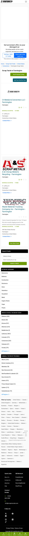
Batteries (4, 276)
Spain (11, 408)
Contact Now (6, 120)
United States (21, 64)
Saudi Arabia (4, 429)
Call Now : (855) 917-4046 (8, 55)
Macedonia (20, 429)
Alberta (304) (5, 359)
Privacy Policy (10, 528)
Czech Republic (5, 435)
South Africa (4, 438)
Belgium (16, 405)
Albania (23, 423)
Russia (3, 447)
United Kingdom (5, 402)
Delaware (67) (5, 344)
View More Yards (14, 243)
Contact (25, 534)
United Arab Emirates (13, 423)
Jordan (21, 452)
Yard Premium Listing (18, 74)
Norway (22, 420)
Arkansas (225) (6, 327)
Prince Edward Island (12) (9, 384)
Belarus (19, 461)
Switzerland (4, 408)
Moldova (3, 452)
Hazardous (5, 290)
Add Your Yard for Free (20, 80)
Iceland (16, 455)
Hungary (12, 429)
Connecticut (6, 66)
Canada (24, 400)
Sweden (9, 414)
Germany (14, 402)
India (8, 411)
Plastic (3, 308)
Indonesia (9, 455)
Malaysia (19, 435)
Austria (3, 414)
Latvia (22, 414)
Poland (10, 405)
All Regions (5, 351)
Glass (3, 287)
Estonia (9, 426)
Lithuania (23, 417)
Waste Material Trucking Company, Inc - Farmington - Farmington (14, 209)
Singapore (21, 438)
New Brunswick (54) (7, 370)
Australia (3, 405)
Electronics (5, 283)
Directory (20, 534)
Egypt (21, 455)
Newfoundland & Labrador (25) (10, 373)
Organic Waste (6, 301)
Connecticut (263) (6, 340)
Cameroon (10, 458)
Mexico (10, 452)
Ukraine (3, 441)
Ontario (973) (5, 380)
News (14, 534)
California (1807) (6, 333)
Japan (3, 455)
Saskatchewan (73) (7, 391)
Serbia (3, 420)
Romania (18, 411)
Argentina (3, 464)
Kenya (16, 452)
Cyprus (3, 458)
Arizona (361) (5, 323)
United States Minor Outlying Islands (11, 444)
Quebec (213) (5, 387)
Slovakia (16, 420)
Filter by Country (6, 400)
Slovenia (9, 420)
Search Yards (14, 263)
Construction (5, 280)
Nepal (15, 449)
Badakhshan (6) (6, 330)
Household (5, 294)
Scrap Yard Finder (10, 64)
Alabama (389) (5, 316)
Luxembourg (10, 432)
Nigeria (10, 449)
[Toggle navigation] (26, 1)
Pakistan (15, 426)
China (2, 417)
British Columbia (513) (8, 363)
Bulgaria (3, 423)
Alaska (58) (5, 320)
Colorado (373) (6, 337)
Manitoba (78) (5, 366)
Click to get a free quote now (20, 55)
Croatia (3, 426)
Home (2, 64)
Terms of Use (18, 528)
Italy (13, 411)
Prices (9, 534)
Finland (23, 408)
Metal (3, 297)
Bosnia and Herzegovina (7, 461)
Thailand (3, 449)
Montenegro (22, 449)
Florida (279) (5, 347)
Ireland (17, 408)
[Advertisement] (14, 23)
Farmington (5, 105)
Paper (3, 304)
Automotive (5, 273)
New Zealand (15, 417)
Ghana (3, 432)
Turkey (13, 435)
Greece (3, 411)
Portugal (16, 414)
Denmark (17, 432)
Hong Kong (13, 438)
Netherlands (22, 402)
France (8, 417)
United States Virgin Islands (14, 447)
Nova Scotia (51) (6, 377)
